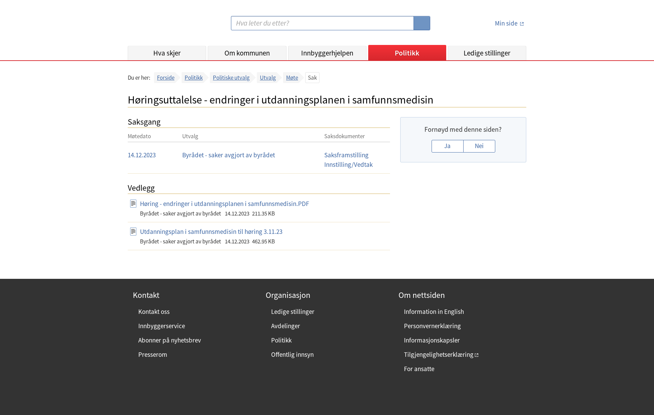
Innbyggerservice (161, 326)
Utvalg (268, 77)
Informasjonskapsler (432, 340)
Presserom (152, 354)
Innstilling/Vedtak (348, 164)
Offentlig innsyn (292, 354)
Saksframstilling (346, 155)
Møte (292, 77)
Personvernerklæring (432, 326)
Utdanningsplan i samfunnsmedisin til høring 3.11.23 (211, 231)
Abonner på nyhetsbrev (169, 340)
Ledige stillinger (487, 53)
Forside (165, 77)
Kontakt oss (154, 311)
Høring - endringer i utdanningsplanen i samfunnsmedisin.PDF (224, 203)
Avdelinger (285, 326)
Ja (447, 146)
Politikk (407, 53)
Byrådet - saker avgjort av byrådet (228, 155)
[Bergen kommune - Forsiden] (156, 26)
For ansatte (419, 369)
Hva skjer (167, 53)
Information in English (434, 311)
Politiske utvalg (231, 77)
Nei (479, 146)
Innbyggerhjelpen (327, 53)
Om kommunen (247, 53)
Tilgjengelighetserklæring (438, 354)
